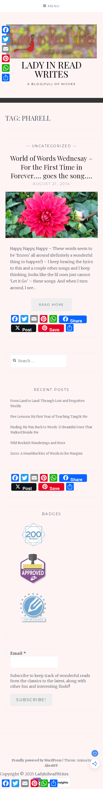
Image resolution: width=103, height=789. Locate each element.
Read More (55, 306)
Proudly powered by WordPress (37, 760)
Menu (54, 6)
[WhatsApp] (6, 68)
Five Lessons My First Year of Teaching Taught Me (48, 417)
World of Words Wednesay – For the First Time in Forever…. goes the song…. (51, 167)
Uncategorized (51, 146)
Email (18, 653)
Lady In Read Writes (51, 69)
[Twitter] (6, 39)
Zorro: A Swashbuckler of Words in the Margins (46, 453)
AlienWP (51, 766)
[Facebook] (6, 29)
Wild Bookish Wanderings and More (37, 443)
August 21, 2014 (51, 184)
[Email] (6, 49)
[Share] (6, 77)
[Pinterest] (6, 58)
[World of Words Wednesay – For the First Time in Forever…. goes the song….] (52, 236)
